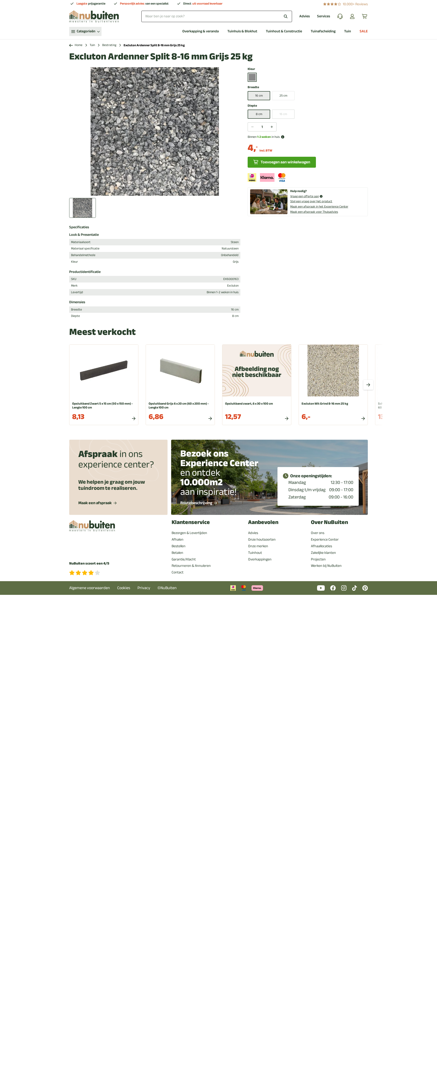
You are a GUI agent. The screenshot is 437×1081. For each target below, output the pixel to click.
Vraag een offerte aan (304, 196)
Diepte (252, 106)
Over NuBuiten (329, 522)
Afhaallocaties (321, 546)
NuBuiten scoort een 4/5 (89, 563)
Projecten (318, 559)
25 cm (283, 95)
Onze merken (258, 546)
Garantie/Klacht (184, 559)
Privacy (143, 588)
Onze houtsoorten (262, 539)
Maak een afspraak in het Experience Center (319, 206)
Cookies (123, 588)
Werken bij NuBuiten (326, 565)
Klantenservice (191, 522)
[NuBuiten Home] (94, 16)
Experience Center (325, 539)
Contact (177, 572)
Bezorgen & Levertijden (189, 532)
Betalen (177, 552)
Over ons (317, 532)
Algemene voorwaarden (89, 588)
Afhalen (177, 539)
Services (323, 16)
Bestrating (109, 45)
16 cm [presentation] (283, 114)
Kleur (251, 69)
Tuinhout (255, 552)
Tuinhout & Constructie (284, 31)
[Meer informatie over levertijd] (282, 137)
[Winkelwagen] (365, 16)
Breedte (253, 87)
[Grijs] (252, 77)
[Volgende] (368, 385)
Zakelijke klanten (323, 552)
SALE (364, 31)
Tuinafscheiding (323, 31)
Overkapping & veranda (200, 31)
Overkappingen (260, 559)
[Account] (352, 16)
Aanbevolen (263, 522)
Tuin (347, 31)
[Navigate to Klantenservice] (340, 16)
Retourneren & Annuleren (191, 565)
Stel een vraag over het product (311, 201)
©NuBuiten (167, 588)
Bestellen (178, 546)
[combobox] (216, 16)
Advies (304, 16)
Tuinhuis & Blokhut (242, 31)
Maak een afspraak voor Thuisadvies (314, 212)
